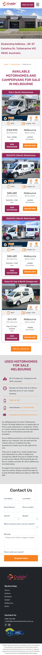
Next (37, 108)
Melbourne (9, 603)
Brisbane (8, 597)
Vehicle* (7, 516)
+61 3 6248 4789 (27, 407)
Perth (7, 606)
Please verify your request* (14, 552)
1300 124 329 (27, 5)
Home (6, 64)
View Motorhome (12, 145)
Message (7, 534)
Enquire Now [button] (30, 146)
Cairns (7, 590)
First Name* (8, 498)
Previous (5, 108)
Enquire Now (21, 558)
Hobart (7, 600)
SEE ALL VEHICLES (21, 349)
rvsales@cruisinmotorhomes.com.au (23, 415)
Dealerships (15, 64)
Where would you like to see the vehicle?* (19, 524)
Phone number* (28, 507)
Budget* (25, 516)
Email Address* (9, 507)
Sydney (8, 593)
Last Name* (27, 498)
